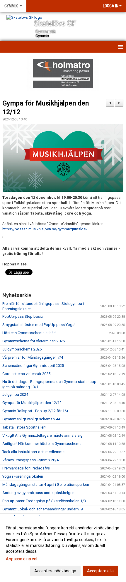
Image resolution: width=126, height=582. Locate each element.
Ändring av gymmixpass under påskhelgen (38, 493)
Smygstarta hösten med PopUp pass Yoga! (38, 324)
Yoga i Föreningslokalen (22, 476)
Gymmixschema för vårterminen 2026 (33, 341)
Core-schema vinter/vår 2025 (26, 374)
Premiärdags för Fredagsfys (26, 468)
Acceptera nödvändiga (55, 571)
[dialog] (63, 549)
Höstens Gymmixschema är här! (29, 333)
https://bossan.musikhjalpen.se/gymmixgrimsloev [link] (44, 229)
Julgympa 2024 (15, 394)
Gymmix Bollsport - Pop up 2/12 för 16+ (35, 411)
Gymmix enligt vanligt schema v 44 (31, 419)
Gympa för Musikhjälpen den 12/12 (32, 402)
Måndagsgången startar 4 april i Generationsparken (45, 484)
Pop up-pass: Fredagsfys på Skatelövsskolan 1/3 (44, 501)
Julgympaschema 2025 (22, 349)
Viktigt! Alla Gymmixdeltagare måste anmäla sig (42, 435)
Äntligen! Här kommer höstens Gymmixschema (41, 443)
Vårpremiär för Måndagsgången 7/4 (32, 357)
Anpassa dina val (21, 559)
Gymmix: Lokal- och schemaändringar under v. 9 (42, 509)
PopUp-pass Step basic (22, 316)
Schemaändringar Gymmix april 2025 (33, 365)
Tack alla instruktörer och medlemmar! (34, 452)
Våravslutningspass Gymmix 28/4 (30, 460)
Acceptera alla (100, 571)
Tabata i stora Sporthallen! (24, 427)
